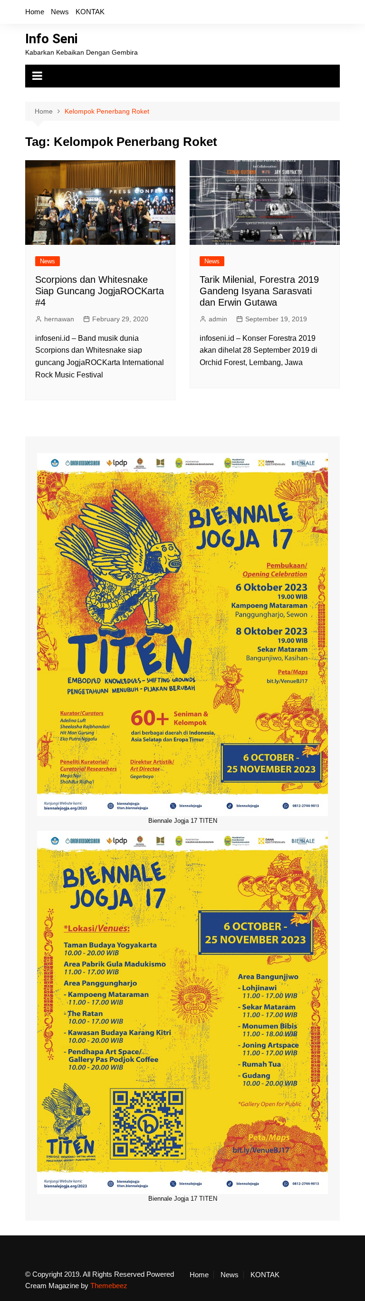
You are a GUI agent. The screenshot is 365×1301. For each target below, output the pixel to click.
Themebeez (108, 1286)
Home (34, 12)
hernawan (59, 319)
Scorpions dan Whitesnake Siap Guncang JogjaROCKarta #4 (99, 291)
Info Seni (51, 39)
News (60, 12)
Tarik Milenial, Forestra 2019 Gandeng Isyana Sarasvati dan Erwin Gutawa (259, 291)
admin (218, 319)
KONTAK (90, 12)
